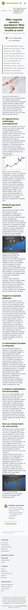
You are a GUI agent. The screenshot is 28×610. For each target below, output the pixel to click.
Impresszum (4, 577)
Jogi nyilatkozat (5, 588)
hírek (23, 33)
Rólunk (3, 569)
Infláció (3, 562)
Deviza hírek (4, 558)
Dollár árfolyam (5, 544)
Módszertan (4, 571)
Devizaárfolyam (5, 551)
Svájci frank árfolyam (6, 547)
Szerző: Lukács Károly (6, 573)
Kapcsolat (3, 575)
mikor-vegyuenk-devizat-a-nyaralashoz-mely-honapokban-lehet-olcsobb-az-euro (19, 10)
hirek (10, 10)
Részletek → (12, 518)
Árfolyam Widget (5, 560)
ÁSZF (2, 590)
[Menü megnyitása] (25, 3)
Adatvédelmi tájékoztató (7, 584)
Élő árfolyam (4, 549)
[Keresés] (20, 3)
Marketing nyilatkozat (6, 586)
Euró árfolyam (4, 542)
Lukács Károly (17, 38)
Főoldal (5, 10)
